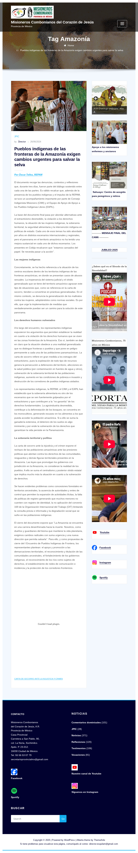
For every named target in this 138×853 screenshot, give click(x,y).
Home (71, 45)
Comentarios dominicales (86, 722)
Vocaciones (78, 754)
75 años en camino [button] (96, 98)
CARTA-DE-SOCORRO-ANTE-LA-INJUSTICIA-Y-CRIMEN (38, 679)
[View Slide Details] (109, 99)
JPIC (16, 136)
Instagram (105, 562)
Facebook (105, 547)
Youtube (104, 532)
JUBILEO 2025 (109, 249)
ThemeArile (99, 840)
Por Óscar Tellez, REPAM (28, 174)
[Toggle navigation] (122, 23)
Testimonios (79, 748)
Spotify (103, 577)
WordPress (69, 840)
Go (63, 818)
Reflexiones (78, 742)
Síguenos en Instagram (85, 792)
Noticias (76, 735)
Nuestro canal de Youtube (86, 773)
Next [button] (122, 98)
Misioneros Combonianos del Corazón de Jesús (52, 22)
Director (20, 141)
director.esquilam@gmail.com (103, 844)
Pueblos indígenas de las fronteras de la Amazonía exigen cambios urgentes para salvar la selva (71, 50)
